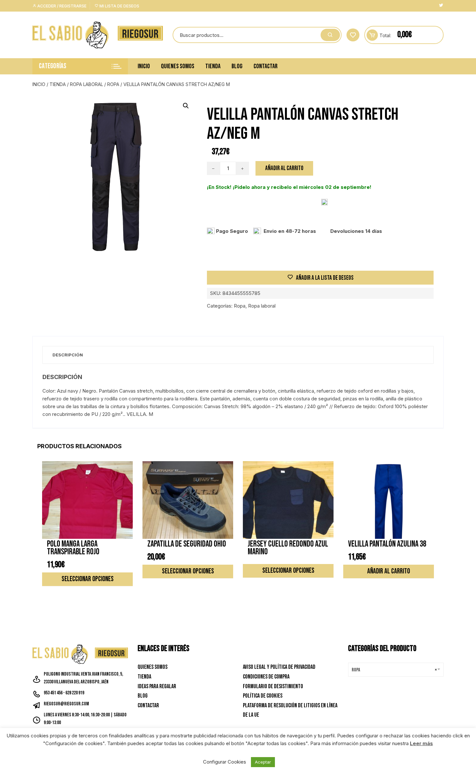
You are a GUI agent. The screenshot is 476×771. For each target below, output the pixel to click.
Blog (237, 66)
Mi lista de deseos (118, 6)
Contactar (266, 66)
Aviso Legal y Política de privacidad (279, 667)
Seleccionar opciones (88, 579)
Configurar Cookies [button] (224, 762)
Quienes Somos (177, 66)
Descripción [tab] (67, 354)
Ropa (113, 84)
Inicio (144, 66)
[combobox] (396, 670)
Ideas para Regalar (157, 686)
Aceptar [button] (263, 762)
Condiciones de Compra (266, 676)
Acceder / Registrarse (61, 6)
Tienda (213, 66)
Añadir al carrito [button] (388, 571)
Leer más (421, 743)
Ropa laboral (86, 84)
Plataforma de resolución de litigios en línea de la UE (290, 710)
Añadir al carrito (284, 168)
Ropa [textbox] (394, 670)
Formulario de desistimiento (273, 686)
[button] (186, 106)
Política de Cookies (262, 695)
